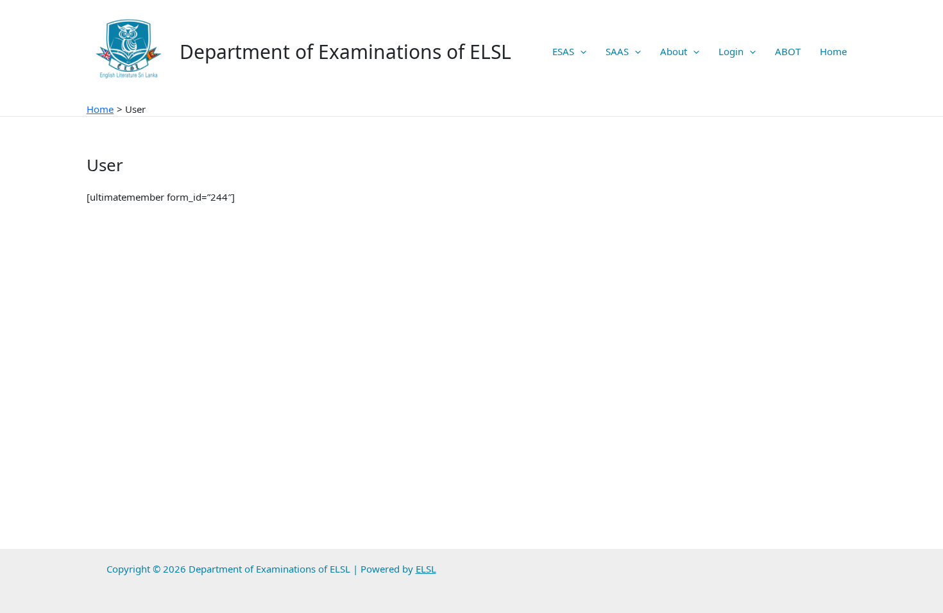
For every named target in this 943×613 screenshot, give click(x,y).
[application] (580, 51)
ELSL (426, 568)
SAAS (617, 51)
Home (833, 51)
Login (730, 51)
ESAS (563, 51)
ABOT (788, 51)
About (673, 51)
